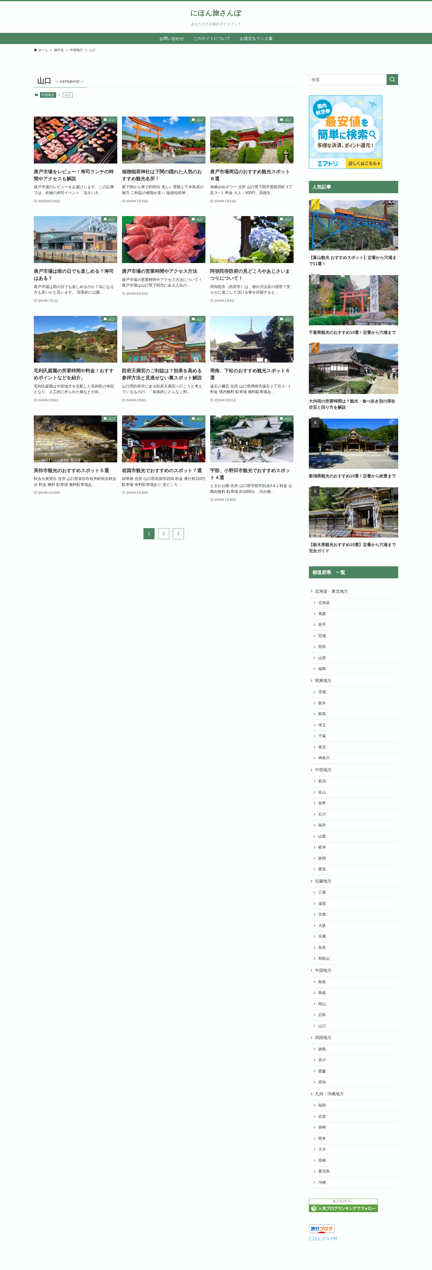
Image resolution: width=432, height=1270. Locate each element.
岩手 (322, 625)
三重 (322, 892)
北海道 (324, 603)
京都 (322, 914)
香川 (322, 1060)
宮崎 (322, 1160)
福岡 (322, 1105)
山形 (322, 658)
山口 (322, 1026)
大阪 (322, 926)
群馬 (322, 714)
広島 (322, 1015)
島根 (322, 993)
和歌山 (324, 958)
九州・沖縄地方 (329, 1094)
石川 (322, 814)
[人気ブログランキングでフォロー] (343, 1210)
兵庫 (322, 936)
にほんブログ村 (323, 1238)
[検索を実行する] (392, 79)
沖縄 (322, 1182)
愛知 (322, 869)
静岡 (322, 858)
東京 (322, 747)
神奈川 (324, 758)
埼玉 (322, 725)
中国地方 (47, 95)
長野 (322, 803)
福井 (322, 825)
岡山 (322, 1004)
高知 (322, 1082)
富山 (322, 792)
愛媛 (322, 1071)
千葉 (322, 736)
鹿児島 (324, 1171)
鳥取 (322, 982)
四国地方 (323, 1037)
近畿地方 (323, 881)
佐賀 (322, 1116)
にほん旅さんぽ (216, 12)
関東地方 (323, 680)
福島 (322, 669)
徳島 (322, 1049)
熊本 (322, 1138)
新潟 (322, 781)
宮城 (322, 636)
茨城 (322, 692)
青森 (322, 614)
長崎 (322, 1127)
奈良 (322, 948)
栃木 (322, 703)
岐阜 (322, 847)
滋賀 (322, 904)
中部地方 (323, 769)
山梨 (322, 836)
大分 (322, 1149)
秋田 (322, 647)
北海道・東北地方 (331, 591)
